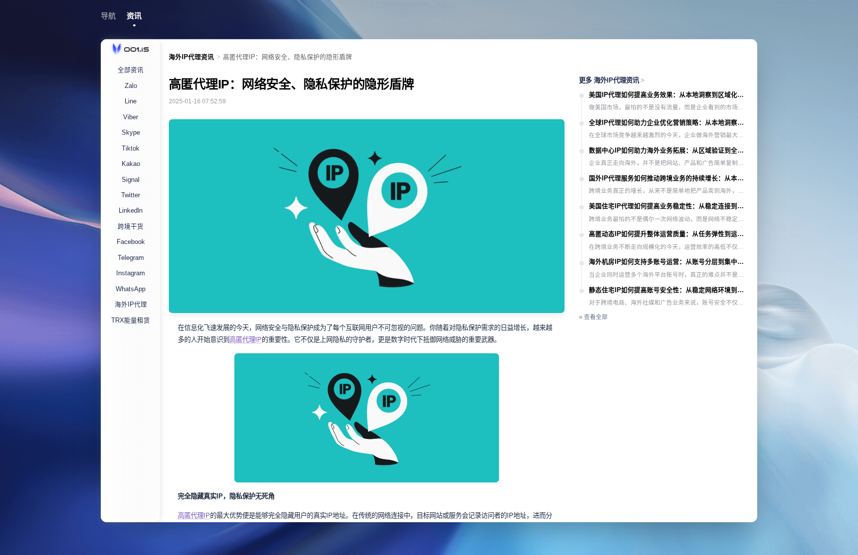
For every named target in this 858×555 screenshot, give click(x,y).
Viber (130, 117)
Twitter (130, 195)
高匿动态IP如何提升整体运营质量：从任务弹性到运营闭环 (669, 234)
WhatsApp (130, 289)
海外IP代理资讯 (191, 57)
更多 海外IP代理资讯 (612, 80)
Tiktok (131, 148)
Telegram (131, 257)
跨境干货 (130, 226)
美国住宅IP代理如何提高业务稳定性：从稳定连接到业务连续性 (669, 206)
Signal (131, 179)
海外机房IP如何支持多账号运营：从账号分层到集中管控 (669, 261)
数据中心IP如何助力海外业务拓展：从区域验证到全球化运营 (669, 150)
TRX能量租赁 (130, 320)
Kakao (131, 163)
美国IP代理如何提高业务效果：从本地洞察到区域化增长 (669, 94)
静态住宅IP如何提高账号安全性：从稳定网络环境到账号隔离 (669, 290)
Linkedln (131, 210)
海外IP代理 (131, 304)
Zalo (131, 85)
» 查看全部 (593, 317)
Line (131, 101)
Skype (131, 132)
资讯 (134, 15)
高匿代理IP (245, 339)
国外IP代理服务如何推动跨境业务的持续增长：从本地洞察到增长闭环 (669, 178)
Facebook (131, 241)
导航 (108, 15)
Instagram (130, 273)
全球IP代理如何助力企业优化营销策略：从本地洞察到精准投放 (669, 122)
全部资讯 (130, 70)
